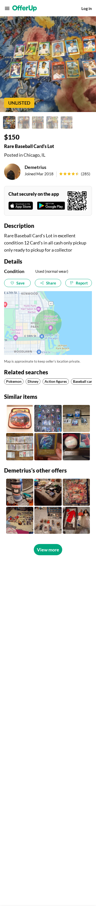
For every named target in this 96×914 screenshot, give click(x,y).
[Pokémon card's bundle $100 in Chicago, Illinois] (19, 520)
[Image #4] (52, 122)
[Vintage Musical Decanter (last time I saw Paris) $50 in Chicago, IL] (19, 492)
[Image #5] (66, 122)
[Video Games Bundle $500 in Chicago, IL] (47, 492)
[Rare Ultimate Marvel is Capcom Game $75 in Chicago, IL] (76, 492)
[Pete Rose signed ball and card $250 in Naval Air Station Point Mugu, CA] (76, 446)
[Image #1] (9, 122)
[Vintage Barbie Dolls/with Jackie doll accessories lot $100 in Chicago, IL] (76, 520)
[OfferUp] (24, 8)
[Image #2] (23, 122)
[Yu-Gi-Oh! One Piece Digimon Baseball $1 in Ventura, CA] (47, 446)
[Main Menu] (7, 8)
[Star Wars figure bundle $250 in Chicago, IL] (47, 520)
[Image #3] (38, 122)
